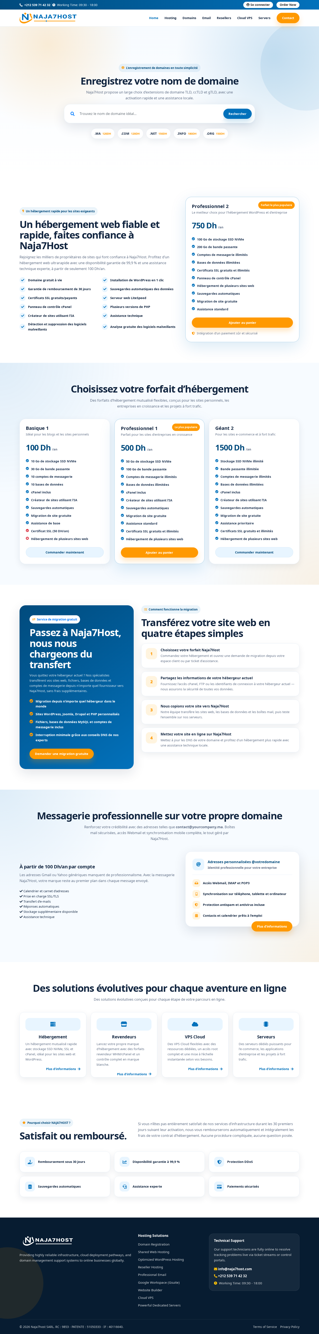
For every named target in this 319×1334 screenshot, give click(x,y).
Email (206, 18)
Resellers (224, 18)
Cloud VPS (244, 18)
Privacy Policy (289, 1327)
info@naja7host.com (235, 1269)
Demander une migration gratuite (61, 754)
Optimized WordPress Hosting (161, 1259)
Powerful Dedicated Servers (159, 1305)
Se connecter (260, 5)
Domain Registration (153, 1244)
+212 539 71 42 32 (36, 5)
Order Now (288, 5)
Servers (264, 18)
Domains (189, 18)
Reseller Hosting (150, 1267)
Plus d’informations (272, 926)
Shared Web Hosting (153, 1252)
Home (153, 18)
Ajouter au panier (242, 323)
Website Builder (150, 1290)
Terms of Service (265, 1327)
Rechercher (238, 114)
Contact (288, 18)
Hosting (170, 18)
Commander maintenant (65, 552)
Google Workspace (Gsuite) (159, 1282)
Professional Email (152, 1274)
